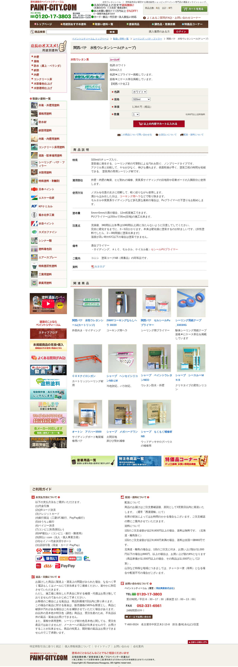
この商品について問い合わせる (136, 134)
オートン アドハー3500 (87, 431)
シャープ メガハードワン (122, 431)
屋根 (36, 61)
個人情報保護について (78, 646)
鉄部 (36, 70)
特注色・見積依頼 (163, 24)
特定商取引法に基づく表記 (45, 646)
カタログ (99, 266)
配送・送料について (194, 134)
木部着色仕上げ (43, 83)
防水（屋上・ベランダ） (48, 65)
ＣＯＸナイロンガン (84, 375)
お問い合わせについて (163, 583)
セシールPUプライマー (164, 249)
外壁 (36, 56)
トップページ (45, 24)
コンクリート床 (43, 79)
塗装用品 (134, 24)
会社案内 (138, 646)
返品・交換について (74, 577)
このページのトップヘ (198, 642)
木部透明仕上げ (43, 88)
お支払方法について (74, 497)
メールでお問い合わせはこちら (138, 617)
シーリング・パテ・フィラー (147, 38)
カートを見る (194, 9)
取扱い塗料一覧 (104, 24)
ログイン (181, 31)
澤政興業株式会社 (165, 588)
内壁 (36, 74)
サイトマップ (102, 646)
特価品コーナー (193, 24)
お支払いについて (168, 134)
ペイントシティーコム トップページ (90, 38)
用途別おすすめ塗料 (74, 24)
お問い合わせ (121, 646)
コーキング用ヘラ (130, 196)
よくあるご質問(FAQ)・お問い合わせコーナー (174, 17)
